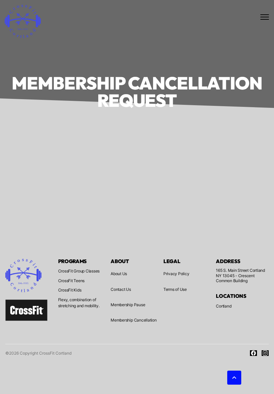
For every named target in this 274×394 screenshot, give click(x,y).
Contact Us (121, 289)
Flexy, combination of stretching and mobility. (79, 302)
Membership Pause (128, 304)
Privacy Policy (176, 273)
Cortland (223, 306)
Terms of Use (175, 289)
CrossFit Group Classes (79, 270)
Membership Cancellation (133, 320)
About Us (119, 273)
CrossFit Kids (70, 289)
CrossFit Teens (71, 280)
